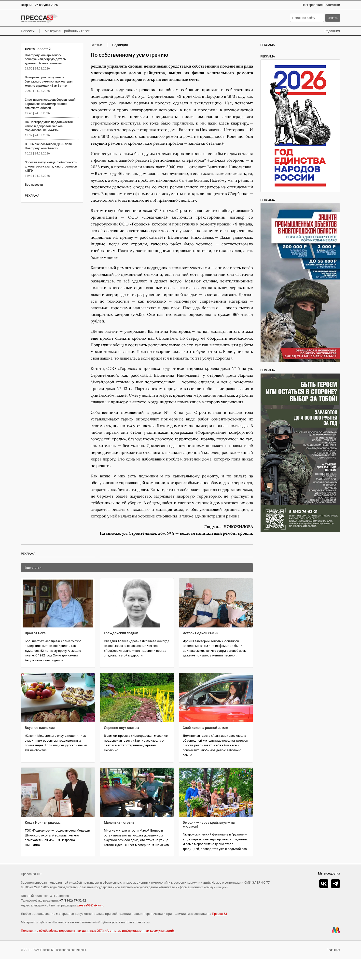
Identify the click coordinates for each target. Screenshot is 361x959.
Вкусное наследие (40, 728)
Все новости (34, 184)
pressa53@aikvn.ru (90, 905)
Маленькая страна (119, 822)
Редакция (332, 31)
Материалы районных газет (67, 31)
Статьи (96, 45)
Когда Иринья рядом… (43, 822)
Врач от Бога (35, 633)
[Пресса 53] (93, 18)
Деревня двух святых (121, 728)
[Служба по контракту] (300, 453)
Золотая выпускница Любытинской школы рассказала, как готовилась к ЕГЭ (51, 166)
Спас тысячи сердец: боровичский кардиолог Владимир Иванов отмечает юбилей (50, 104)
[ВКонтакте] (323, 883)
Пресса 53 (219, 914)
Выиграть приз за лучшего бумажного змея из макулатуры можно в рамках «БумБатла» (48, 81)
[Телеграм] (335, 883)
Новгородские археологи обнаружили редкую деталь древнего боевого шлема (45, 59)
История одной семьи (200, 633)
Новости (28, 31)
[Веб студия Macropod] (336, 930)
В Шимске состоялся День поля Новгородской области (48, 146)
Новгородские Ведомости (321, 5)
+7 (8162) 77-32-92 (72, 900)
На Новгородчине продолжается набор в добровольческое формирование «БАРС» (49, 126)
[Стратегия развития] (300, 126)
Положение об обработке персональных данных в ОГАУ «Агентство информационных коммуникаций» (98, 930)
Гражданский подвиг (121, 633)
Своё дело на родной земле (205, 728)
